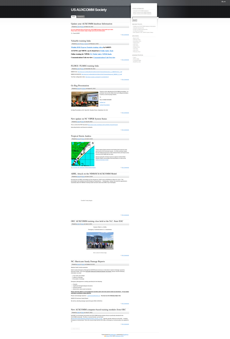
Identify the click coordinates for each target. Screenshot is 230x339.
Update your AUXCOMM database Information (91, 23)
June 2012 (135, 50)
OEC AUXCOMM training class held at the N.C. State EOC (97, 221)
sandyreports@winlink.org (93, 295)
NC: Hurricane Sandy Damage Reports (88, 261)
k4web (78, 88)
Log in (134, 57)
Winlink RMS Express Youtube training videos (87, 47)
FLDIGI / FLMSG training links (85, 65)
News (82, 26)
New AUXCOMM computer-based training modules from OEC (98, 309)
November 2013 (137, 41)
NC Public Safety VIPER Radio (101, 54)
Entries (136, 59)
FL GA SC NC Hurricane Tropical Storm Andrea (84, 167)
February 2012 (136, 51)
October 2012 (136, 47)
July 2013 (135, 44)
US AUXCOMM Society (89, 10)
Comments (137, 60)
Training (86, 43)
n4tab (78, 121)
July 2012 (135, 48)
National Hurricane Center (102, 159)
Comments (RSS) (119, 336)
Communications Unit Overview (104, 57)
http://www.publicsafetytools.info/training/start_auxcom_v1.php (87, 318)
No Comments (125, 34)
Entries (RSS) (109, 336)
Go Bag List (102, 102)
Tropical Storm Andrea (81, 135)
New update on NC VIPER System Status (89, 118)
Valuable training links (81, 40)
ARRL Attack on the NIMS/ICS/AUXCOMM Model (94, 173)
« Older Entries (75, 328)
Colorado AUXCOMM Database (141, 11)
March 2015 (136, 38)
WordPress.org (136, 62)
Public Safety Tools (106, 50)
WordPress (125, 334)
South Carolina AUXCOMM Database (142, 13)
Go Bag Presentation (80, 85)
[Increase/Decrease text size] (223, 1)
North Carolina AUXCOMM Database (142, 12)
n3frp (78, 26)
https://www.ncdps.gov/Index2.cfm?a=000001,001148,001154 (103, 124)
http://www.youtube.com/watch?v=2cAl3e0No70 (97, 77)
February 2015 (136, 39)
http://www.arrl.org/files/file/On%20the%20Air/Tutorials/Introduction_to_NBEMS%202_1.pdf (100, 71)
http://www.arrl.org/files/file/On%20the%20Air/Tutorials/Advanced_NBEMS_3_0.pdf (101, 74)
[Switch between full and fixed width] (225, 1)
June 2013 (135, 45)
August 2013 (136, 42)
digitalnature (113, 334)
